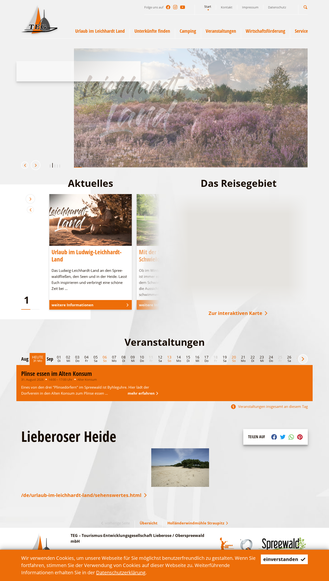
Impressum (250, 7)
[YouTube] (182, 7)
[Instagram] (175, 7)
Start (207, 6)
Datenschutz (277, 7)
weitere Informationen (48, 137)
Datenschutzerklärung (120, 572)
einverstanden (280, 559)
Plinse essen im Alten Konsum (56, 373)
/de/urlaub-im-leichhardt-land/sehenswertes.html (81, 495)
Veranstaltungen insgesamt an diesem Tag (270, 406)
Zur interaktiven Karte (235, 313)
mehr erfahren (141, 393)
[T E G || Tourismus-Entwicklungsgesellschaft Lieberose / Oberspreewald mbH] (39, 19)
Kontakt (226, 7)
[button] (305, 7)
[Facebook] (168, 7)
